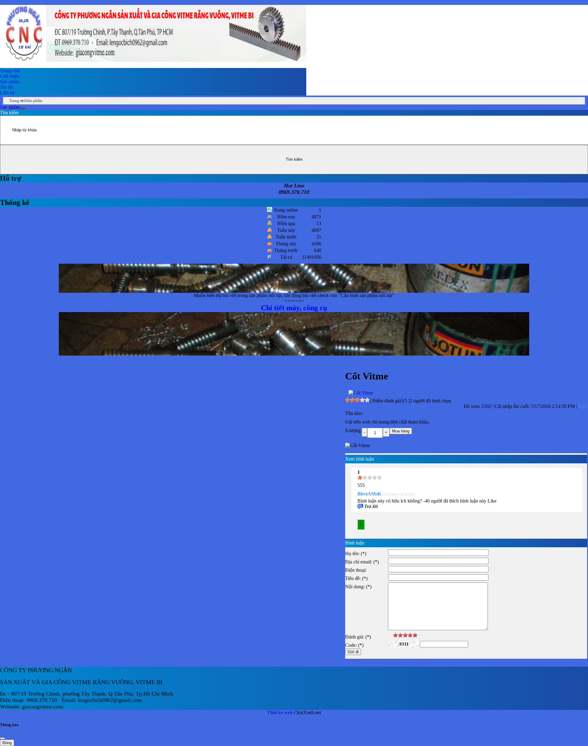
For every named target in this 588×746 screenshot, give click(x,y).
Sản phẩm (9, 81)
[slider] (357, 399)
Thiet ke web (279, 712)
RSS (582, 406)
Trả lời (371, 506)
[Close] (2, 738)
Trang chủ (10, 70)
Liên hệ (7, 92)
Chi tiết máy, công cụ (294, 295)
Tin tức (7, 87)
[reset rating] (390, 635)
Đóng (7, 742)
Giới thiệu (9, 76)
